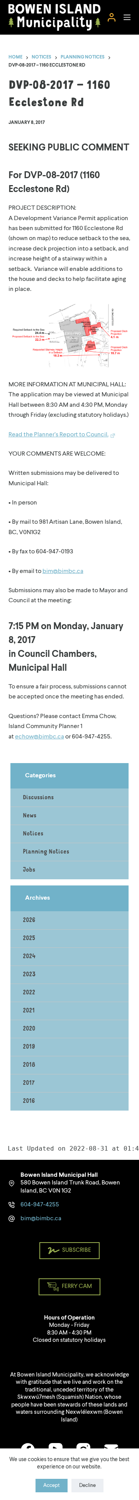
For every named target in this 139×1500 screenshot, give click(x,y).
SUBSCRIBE (76, 1250)
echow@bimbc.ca (39, 737)
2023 (29, 975)
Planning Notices (46, 852)
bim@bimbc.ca (62, 571)
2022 (29, 993)
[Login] (111, 17)
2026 (29, 920)
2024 (29, 957)
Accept (51, 1485)
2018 (29, 1065)
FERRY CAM (77, 1287)
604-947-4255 (39, 1205)
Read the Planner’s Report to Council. (58, 435)
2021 (29, 1011)
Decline (87, 1485)
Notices (33, 834)
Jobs (29, 870)
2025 (29, 938)
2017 (29, 1083)
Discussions (38, 798)
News (29, 816)
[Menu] (127, 17)
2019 (29, 1047)
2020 (29, 1029)
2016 (29, 1101)
